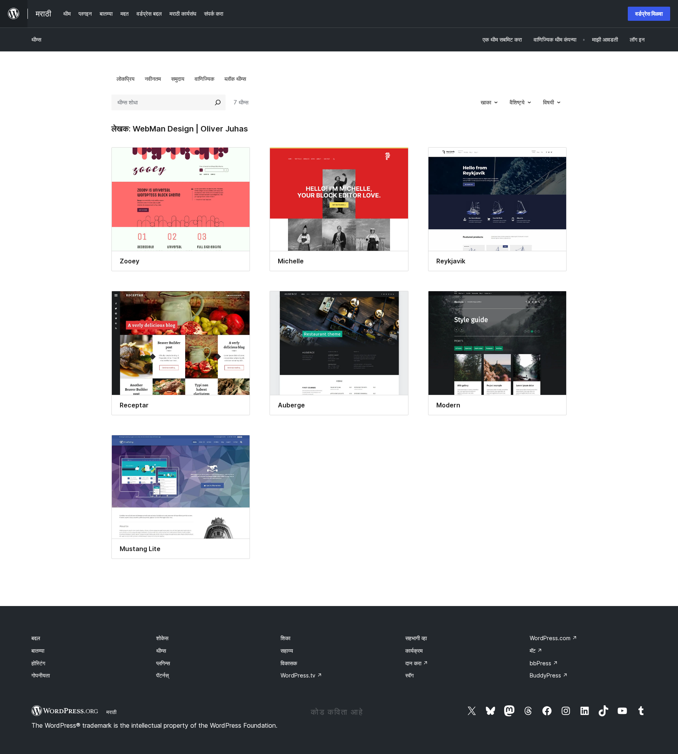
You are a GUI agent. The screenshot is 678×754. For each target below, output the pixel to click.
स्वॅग (409, 675)
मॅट (536, 650)
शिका (285, 638)
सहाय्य (287, 650)
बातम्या (37, 650)
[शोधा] (218, 102)
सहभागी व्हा (416, 638)
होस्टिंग (38, 663)
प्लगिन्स (163, 663)
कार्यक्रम (414, 650)
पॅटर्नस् (162, 675)
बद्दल (35, 638)
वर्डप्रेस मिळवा (649, 13)
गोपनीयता (40, 675)
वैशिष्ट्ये (517, 102)
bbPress (544, 663)
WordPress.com (553, 638)
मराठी (111, 712)
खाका (486, 102)
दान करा (416, 663)
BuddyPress (549, 675)
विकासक (289, 663)
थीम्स (36, 39)
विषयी (548, 102)
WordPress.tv (301, 675)
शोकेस (162, 638)
